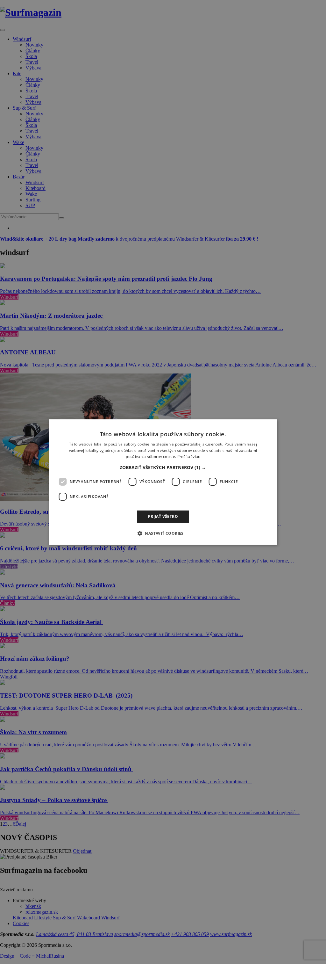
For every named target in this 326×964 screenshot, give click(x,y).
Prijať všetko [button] (163, 516)
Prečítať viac (188, 456)
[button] (163, 467)
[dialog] (163, 482)
